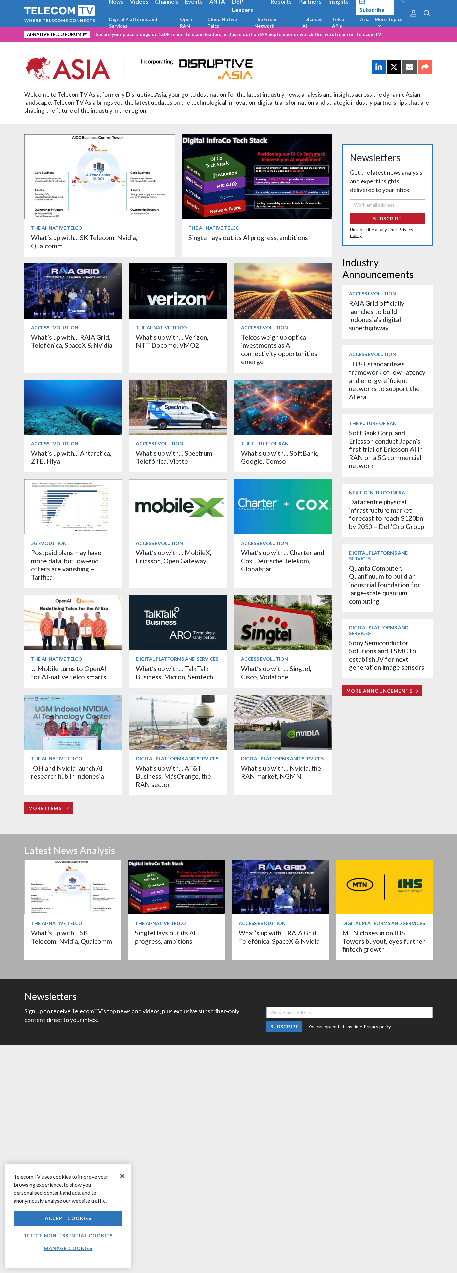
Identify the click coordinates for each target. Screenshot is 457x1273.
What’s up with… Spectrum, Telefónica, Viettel (175, 457)
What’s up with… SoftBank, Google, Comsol (279, 457)
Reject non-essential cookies (67, 1235)
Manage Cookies (68, 1248)
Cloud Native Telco (222, 22)
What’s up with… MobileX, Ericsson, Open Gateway (173, 556)
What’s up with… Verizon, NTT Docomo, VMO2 (172, 341)
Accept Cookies (68, 1218)
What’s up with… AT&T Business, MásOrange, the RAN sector (173, 776)
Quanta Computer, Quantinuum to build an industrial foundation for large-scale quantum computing (384, 584)
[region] (68, 1216)
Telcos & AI (312, 22)
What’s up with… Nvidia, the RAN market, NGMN (281, 772)
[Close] (122, 1176)
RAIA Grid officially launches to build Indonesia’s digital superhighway (376, 315)
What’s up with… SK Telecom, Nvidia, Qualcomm (71, 937)
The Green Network (266, 22)
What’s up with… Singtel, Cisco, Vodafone (276, 672)
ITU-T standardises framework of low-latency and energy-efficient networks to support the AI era (387, 380)
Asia (365, 19)
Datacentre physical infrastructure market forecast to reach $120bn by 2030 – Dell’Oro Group (386, 514)
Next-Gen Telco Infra (377, 492)
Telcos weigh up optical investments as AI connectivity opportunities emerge (279, 349)
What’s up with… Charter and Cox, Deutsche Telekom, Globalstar (282, 561)
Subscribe (387, 218)
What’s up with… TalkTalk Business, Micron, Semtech (174, 672)
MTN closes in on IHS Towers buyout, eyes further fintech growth (383, 941)
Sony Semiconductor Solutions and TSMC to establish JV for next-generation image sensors (386, 655)
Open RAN (186, 22)
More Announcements (379, 691)
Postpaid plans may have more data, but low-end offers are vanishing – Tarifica (66, 565)
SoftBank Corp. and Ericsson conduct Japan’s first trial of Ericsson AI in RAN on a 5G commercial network (386, 449)
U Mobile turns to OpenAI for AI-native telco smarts (68, 672)
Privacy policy (377, 1026)
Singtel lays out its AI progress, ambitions (248, 237)
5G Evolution (49, 543)
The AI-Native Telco (56, 228)
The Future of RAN (265, 443)
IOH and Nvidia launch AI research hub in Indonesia (67, 772)
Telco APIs (338, 22)
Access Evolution (54, 327)
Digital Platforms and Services (133, 22)
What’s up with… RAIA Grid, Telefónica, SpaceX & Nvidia (71, 341)
